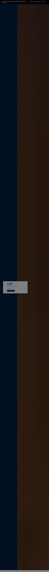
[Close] (48, 1)
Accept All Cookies (43, 1)
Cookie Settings (31, 1)
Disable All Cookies (37, 1)
